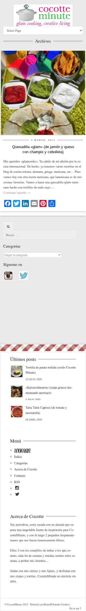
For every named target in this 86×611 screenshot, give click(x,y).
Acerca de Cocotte (25, 469)
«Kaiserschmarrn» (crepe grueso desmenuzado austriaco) (49, 390)
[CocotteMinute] (43, 15)
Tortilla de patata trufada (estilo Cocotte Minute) (51, 370)
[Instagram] (17, 488)
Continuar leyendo (16, 192)
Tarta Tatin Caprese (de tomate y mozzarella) (46, 410)
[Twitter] (17, 495)
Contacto (19, 475)
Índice (18, 457)
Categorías (21, 463)
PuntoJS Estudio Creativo (57, 604)
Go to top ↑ (75, 608)
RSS (17, 482)
